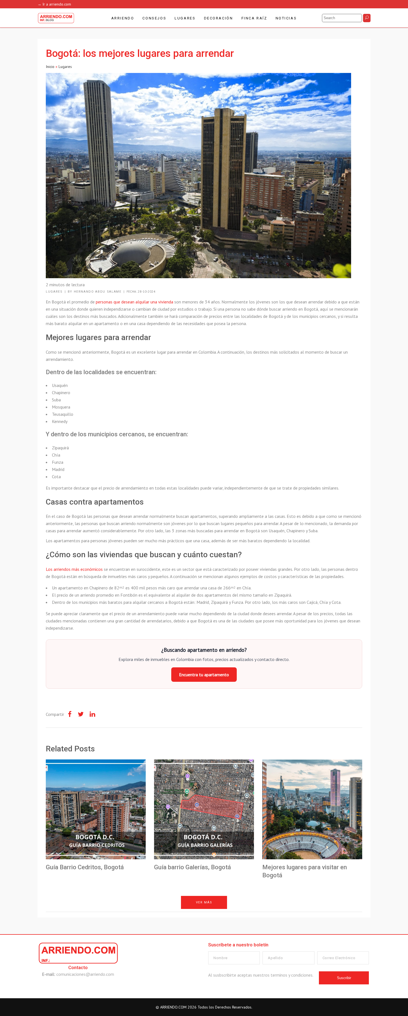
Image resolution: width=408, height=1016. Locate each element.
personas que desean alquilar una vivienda (134, 302)
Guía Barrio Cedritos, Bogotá (85, 867)
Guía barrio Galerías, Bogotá (192, 867)
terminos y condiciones (292, 975)
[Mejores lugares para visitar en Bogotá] (312, 809)
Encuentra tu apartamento (204, 674)
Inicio (50, 66)
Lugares (65, 66)
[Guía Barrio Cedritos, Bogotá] (96, 809)
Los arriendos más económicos (74, 569)
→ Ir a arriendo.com (54, 4)
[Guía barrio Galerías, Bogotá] (204, 809)
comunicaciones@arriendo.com (85, 974)
